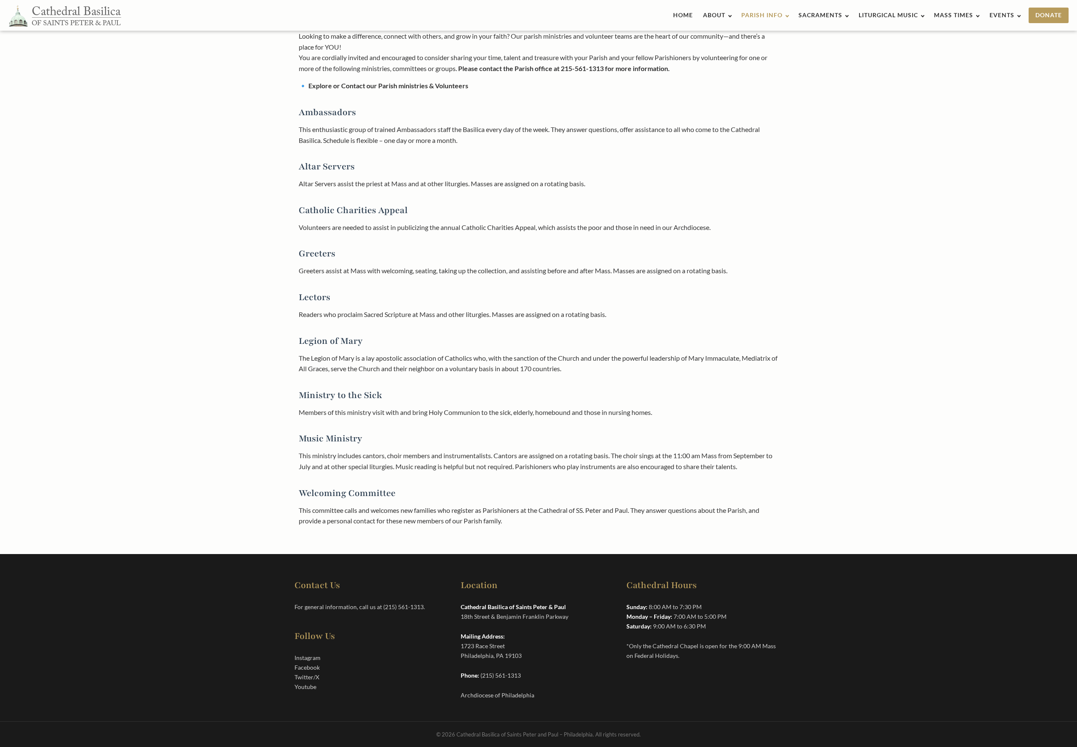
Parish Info (762, 15)
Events (1001, 15)
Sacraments (820, 15)
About (714, 15)
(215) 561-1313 (403, 606)
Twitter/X (306, 677)
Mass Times (953, 15)
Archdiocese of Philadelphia (497, 695)
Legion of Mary (331, 341)
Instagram (307, 657)
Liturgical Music (888, 15)
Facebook (307, 667)
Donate (1048, 15)
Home (683, 15)
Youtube (305, 686)
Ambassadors (327, 112)
